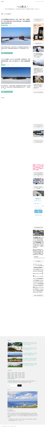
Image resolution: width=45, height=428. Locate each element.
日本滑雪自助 (40, 282)
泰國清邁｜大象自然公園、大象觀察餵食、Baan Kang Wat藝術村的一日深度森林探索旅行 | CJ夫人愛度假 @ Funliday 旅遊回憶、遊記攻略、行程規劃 (38, 167)
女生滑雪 (38, 271)
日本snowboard (37, 276)
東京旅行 (36, 287)
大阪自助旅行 (35, 271)
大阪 (40, 269)
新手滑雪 (36, 273)
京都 (38, 265)
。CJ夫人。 (22, 6)
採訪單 (39, 253)
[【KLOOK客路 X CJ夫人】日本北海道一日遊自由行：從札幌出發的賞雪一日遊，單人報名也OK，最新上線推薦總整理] (16, 75)
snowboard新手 (35, 265)
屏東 (41, 271)
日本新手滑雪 (35, 278)
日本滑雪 (37, 280)
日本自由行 (40, 285)
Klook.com (2, 97)
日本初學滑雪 (41, 276)
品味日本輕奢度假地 (4, 25)
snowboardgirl (39, 264)
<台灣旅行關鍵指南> (38, 242)
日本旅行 (40, 278)
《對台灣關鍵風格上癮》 (36, 237)
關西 (37, 292)
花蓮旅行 (35, 292)
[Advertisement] (38, 314)
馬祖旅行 (41, 292)
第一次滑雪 (36, 290)
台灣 (35, 268)
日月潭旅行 (39, 273)
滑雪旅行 (36, 289)
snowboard (35, 264)
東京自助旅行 (40, 287)
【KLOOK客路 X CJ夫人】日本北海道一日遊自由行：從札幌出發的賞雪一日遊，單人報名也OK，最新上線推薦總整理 (15, 61)
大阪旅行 (42, 269)
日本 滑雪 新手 (36, 282)
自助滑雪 (40, 290)
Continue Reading (8, 91)
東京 (34, 287)
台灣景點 (37, 269)
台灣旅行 (40, 268)
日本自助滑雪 (35, 285)
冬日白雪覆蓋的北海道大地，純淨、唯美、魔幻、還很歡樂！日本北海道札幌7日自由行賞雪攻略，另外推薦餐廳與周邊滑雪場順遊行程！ (15, 21)
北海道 (40, 265)
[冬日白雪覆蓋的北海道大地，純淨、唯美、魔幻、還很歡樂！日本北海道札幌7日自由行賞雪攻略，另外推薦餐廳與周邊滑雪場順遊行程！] (16, 36)
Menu (3, 1)
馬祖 (38, 292)
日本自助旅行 (40, 284)
